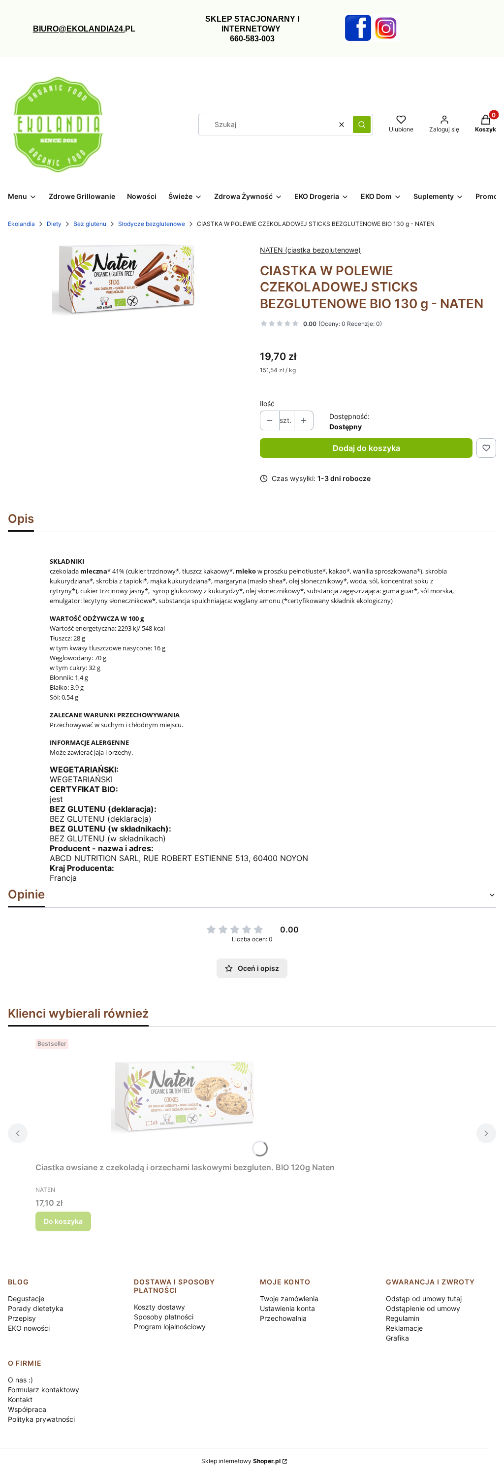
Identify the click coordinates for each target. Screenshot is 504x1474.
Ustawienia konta (287, 1308)
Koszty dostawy (159, 1307)
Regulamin (402, 1318)
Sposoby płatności (163, 1317)
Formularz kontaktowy (43, 1389)
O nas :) (20, 1380)
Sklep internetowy (241, 1461)
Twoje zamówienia (289, 1298)
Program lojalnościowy (170, 1326)
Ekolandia (21, 223)
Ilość (267, 403)
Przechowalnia (283, 1318)
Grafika (397, 1338)
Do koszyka (63, 1221)
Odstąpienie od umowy (423, 1308)
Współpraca (27, 1409)
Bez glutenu (89, 223)
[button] (362, 124)
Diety (54, 223)
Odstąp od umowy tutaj (424, 1298)
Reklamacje (404, 1328)
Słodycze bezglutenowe (151, 223)
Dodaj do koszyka (366, 448)
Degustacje (26, 1298)
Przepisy (22, 1318)
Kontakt (20, 1399)
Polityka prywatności (41, 1419)
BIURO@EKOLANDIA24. (79, 29)
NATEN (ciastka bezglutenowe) (310, 250)
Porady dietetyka (35, 1308)
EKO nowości (29, 1328)
